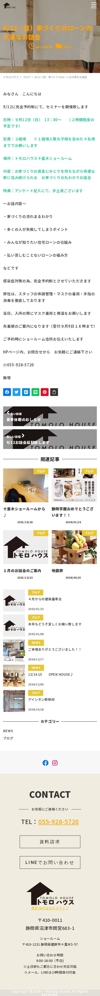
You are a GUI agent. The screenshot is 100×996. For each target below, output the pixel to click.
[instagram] (55, 762)
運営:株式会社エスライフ (50, 908)
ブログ (67, 47)
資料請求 (50, 841)
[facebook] (45, 762)
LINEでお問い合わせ (50, 862)
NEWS (8, 730)
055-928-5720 (58, 821)
